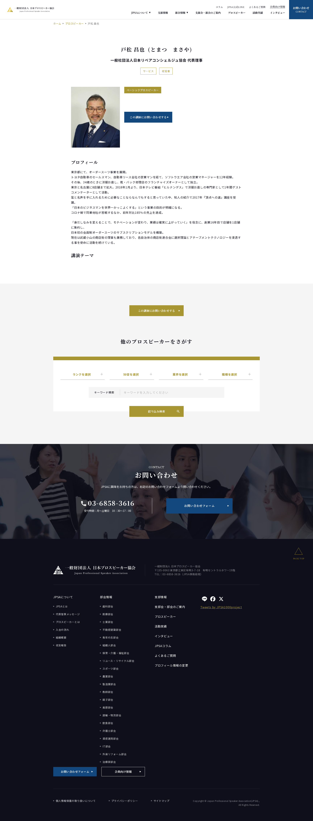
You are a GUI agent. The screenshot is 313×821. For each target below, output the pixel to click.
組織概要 (61, 637)
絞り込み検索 (156, 411)
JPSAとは (62, 606)
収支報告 (61, 645)
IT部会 (107, 746)
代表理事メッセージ (68, 614)
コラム (219, 7)
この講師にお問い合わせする (148, 117)
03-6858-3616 (107, 502)
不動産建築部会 (112, 629)
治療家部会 (109, 762)
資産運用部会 (110, 738)
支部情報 (163, 12)
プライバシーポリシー (124, 801)
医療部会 (108, 614)
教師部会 (108, 692)
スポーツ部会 (110, 668)
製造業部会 (109, 684)
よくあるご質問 (257, 7)
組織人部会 (109, 645)
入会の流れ (62, 629)
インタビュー (277, 12)
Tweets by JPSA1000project (221, 607)
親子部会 (108, 699)
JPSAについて (139, 12)
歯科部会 (108, 606)
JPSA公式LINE (235, 7)
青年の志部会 (110, 637)
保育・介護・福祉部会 (116, 653)
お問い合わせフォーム (199, 506)
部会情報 (180, 12)
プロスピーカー (236, 12)
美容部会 (108, 707)
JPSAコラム (163, 646)
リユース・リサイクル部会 (118, 661)
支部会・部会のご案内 (208, 12)
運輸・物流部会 (112, 715)
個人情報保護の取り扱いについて (76, 801)
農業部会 (108, 676)
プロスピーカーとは (68, 622)
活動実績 (258, 12)
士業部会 (108, 622)
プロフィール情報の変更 (171, 665)
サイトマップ (162, 801)
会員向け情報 (277, 6)
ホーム (57, 23)
